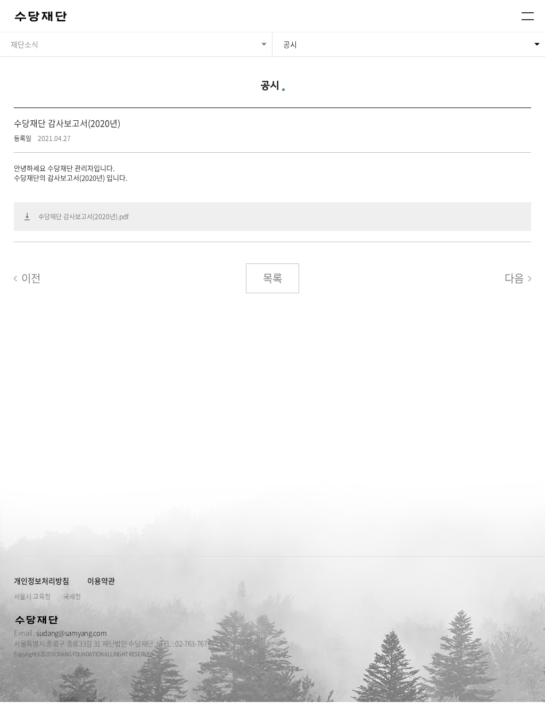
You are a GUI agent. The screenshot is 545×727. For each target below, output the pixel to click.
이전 (30, 278)
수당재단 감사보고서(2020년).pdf (83, 216)
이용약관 (101, 580)
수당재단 (41, 17)
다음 (514, 278)
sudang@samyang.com (71, 632)
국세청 (72, 596)
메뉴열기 (527, 16)
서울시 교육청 (32, 596)
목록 (272, 278)
